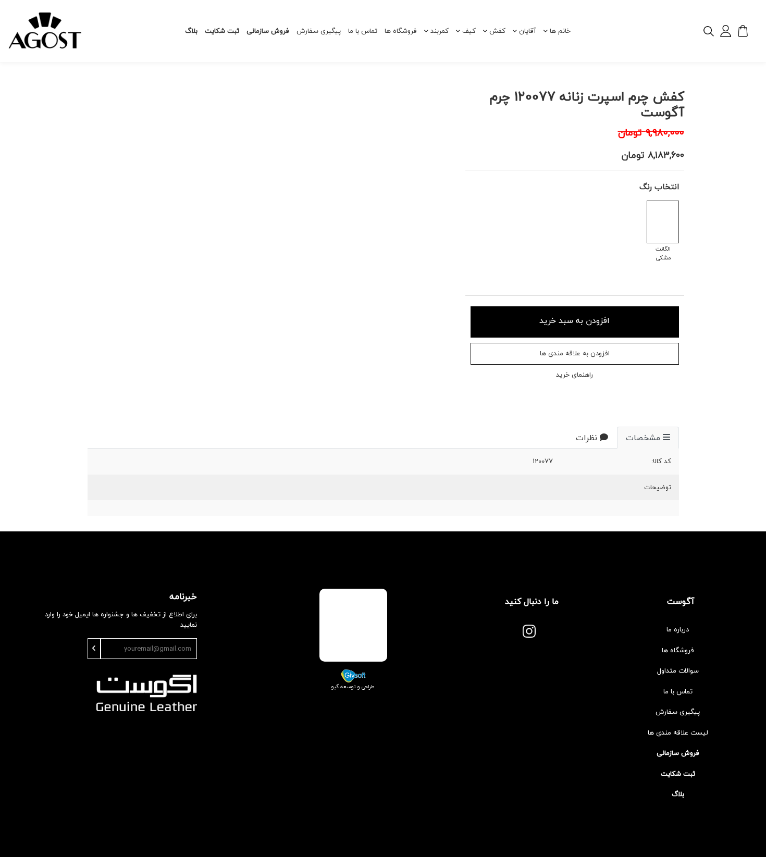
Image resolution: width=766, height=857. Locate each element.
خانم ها (560, 30)
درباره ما (677, 629)
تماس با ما (362, 30)
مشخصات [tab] (643, 437)
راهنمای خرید (574, 375)
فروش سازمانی (267, 30)
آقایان (527, 30)
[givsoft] (353, 675)
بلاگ (191, 30)
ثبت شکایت (222, 30)
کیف (469, 30)
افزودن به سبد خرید (574, 320)
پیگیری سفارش (318, 30)
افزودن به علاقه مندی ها (575, 353)
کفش (497, 30)
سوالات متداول (678, 670)
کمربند (439, 30)
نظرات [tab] (586, 437)
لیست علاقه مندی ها (678, 732)
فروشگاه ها (401, 30)
